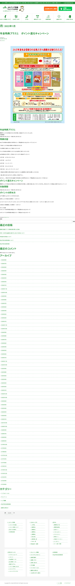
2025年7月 (3, 303)
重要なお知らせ (4, 507)
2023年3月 (3, 383)
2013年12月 (4, 473)
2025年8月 (3, 299)
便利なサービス (37, 19)
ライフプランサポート (35, 554)
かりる (26, 19)
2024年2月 (3, 354)
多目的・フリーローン (58, 539)
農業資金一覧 (57, 524)
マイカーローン (57, 534)
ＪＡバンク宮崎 (11, 522)
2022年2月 (3, 415)
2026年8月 (3, 260)
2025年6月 (3, 307)
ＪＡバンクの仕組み (13, 524)
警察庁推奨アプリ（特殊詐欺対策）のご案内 (10, 229)
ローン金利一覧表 (57, 543)
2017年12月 (4, 455)
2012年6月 (3, 484)
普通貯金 (33, 527)
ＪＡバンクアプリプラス (13, 571)
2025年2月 (3, 317)
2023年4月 (3, 379)
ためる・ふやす (16, 19)
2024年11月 (4, 325)
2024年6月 (3, 343)
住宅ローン (56, 529)
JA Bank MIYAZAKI (14, 583)
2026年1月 (3, 285)
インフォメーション (5, 493)
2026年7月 (3, 263)
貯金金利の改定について (5, 236)
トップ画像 (3, 500)
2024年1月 (3, 357)
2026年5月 (3, 270)
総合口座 (33, 536)
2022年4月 (3, 408)
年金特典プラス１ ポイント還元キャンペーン (24, 33)
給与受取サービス (12, 561)
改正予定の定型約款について (6, 240)
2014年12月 (4, 469)
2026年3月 (3, 278)
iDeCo (33, 541)
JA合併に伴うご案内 (35, 573)
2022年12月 (4, 393)
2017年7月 (3, 459)
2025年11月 (4, 289)
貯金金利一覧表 (34, 544)
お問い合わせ (70, 19)
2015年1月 (3, 466)
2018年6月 (3, 451)
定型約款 (55, 552)
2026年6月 (3, 267)
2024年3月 (3, 350)
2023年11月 (4, 361)
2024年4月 (3, 346)
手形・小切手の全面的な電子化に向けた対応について (12, 233)
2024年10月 (4, 328)
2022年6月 (3, 401)
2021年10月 (4, 422)
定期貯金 (33, 531)
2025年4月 (3, 310)
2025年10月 (4, 292)
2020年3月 (3, 441)
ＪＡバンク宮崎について (13, 527)
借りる (54, 522)
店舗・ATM (58, 19)
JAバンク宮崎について (5, 19)
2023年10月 (4, 364)
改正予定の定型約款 (5, 243)
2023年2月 (3, 386)
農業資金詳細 (57, 527)
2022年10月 (4, 397)
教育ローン (56, 536)
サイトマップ (67, 583)
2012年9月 (3, 480)
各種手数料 (48, 19)
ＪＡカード (11, 557)
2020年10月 (4, 426)
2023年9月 (3, 368)
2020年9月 (3, 430)
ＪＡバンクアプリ (12, 568)
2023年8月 (3, 372)
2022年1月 (3, 419)
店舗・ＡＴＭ (33, 560)
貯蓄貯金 (33, 529)
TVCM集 (33, 565)
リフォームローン (57, 531)
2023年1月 (3, 390)
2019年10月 (4, 444)
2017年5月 (3, 462)
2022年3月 (3, 412)
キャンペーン (6, 217)
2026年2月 (3, 281)
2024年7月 (3, 339)
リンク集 (60, 583)
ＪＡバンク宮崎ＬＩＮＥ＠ (14, 566)
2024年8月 (3, 336)
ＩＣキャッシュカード (13, 554)
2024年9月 (3, 332)
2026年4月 (3, 274)
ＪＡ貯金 (33, 524)
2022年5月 (3, 404)
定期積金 (33, 534)
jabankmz (3, 40)
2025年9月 (3, 296)
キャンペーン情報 (35, 552)
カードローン (56, 541)
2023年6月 (3, 375)
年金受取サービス (12, 559)
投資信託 (33, 539)
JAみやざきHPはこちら (68, 2)
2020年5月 (3, 437)
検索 (1, 219)
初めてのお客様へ (12, 529)
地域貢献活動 (12, 531)
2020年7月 (3, 433)
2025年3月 (3, 314)
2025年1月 (3, 321)
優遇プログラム (12, 564)
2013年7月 (3, 477)
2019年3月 (3, 448)
